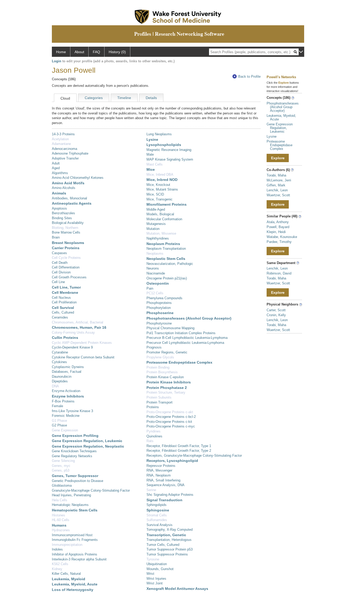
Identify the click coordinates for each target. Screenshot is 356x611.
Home (61, 52)
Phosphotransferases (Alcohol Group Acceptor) (188, 318)
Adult (56, 163)
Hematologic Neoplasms (70, 505)
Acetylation (60, 139)
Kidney (57, 569)
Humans (59, 525)
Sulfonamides (156, 520)
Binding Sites (62, 218)
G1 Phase (59, 421)
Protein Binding (157, 367)
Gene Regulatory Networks (72, 456)
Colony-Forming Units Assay (73, 332)
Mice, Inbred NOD (161, 180)
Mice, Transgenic (159, 199)
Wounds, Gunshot (160, 569)
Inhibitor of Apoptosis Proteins (74, 554)
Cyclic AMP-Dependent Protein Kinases (82, 343)
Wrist (150, 574)
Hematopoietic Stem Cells (74, 510)
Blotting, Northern (65, 228)
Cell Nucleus (61, 298)
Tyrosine (152, 559)
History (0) (117, 52)
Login (56, 61)
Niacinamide (155, 273)
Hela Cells (59, 500)
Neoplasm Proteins (163, 244)
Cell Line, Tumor (66, 287)
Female (57, 406)
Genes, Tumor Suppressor (75, 476)
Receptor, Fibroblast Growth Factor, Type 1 (178, 446)
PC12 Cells (154, 293)
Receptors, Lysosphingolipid (172, 461)
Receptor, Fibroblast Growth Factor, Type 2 (178, 451)
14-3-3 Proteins (63, 134)
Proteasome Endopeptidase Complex (179, 362)
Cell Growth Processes (69, 277)
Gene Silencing (63, 461)
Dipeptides (60, 381)
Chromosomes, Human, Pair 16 (79, 327)
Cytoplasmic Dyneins (68, 367)
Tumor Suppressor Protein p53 (169, 549)
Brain (56, 237)
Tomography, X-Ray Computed (169, 529)
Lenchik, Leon (277, 190)
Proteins (152, 407)
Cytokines (59, 362)
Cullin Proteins (65, 337)
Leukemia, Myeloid (68, 579)
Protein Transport (159, 402)
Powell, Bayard (278, 227)
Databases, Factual (66, 372)
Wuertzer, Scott (278, 195)
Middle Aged (155, 209)
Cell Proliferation (64, 302)
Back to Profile (249, 76)
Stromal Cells (156, 515)
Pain (149, 288)
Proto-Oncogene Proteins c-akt (169, 412)
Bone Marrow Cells (66, 232)
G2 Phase (59, 425)
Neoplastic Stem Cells (165, 258)
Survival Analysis (159, 525)
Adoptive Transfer (65, 158)
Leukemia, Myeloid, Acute (74, 584)
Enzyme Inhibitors (68, 396)
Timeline (124, 98)
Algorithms (60, 173)
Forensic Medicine (65, 416)
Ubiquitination (156, 564)
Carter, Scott (276, 310)
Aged (56, 168)
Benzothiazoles (63, 213)
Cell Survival (63, 308)
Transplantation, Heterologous (169, 540)
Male (150, 154)
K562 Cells (60, 564)
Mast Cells (154, 164)
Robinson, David (279, 273)
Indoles (57, 549)
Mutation (152, 229)
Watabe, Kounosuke (282, 237)
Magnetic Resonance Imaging (168, 150)
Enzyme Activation (66, 391)
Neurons (152, 268)
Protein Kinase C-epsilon (165, 377)
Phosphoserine (160, 313)
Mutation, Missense (161, 233)
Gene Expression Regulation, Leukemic (87, 441)
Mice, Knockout (158, 185)
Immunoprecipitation (67, 545)
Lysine (152, 139)
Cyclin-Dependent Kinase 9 (72, 347)
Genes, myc (61, 466)
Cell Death (59, 263)
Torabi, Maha (276, 175)
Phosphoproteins (159, 303)
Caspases (59, 253)
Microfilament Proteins (166, 204)
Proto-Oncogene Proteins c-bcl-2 (171, 417)
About (79, 52)
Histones (58, 515)
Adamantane (61, 144)
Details (151, 98)
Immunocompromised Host (72, 535)
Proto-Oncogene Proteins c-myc (170, 426)
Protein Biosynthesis (162, 372)
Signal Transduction (164, 500)
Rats (150, 441)
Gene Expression (65, 430)
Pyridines (153, 431)
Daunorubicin (61, 376)
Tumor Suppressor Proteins (167, 554)
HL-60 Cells (60, 520)
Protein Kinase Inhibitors (168, 382)
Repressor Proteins (160, 466)
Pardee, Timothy (279, 242)
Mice (150, 169)
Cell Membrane (65, 292)
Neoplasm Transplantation (166, 248)
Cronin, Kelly (276, 315)
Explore (278, 158)
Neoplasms (154, 253)
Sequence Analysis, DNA (165, 485)
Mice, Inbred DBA (159, 174)
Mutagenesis (156, 224)
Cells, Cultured (63, 312)
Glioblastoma (62, 485)
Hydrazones (61, 530)
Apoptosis (59, 208)
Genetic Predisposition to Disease (77, 481)
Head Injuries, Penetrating (71, 495)
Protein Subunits (158, 397)
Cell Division (61, 272)
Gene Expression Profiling (75, 435)
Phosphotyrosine (159, 323)
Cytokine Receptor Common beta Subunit (83, 357)
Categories (94, 98)
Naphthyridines (157, 238)
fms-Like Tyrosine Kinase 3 (72, 411)
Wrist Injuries (156, 579)
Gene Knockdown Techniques (74, 451)
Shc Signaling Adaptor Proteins (169, 495)
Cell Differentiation (65, 267)
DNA (55, 386)
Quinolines (154, 436)
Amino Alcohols (63, 188)
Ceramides (60, 317)
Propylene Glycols (160, 357)
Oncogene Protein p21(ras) (166, 278)
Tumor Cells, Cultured (162, 545)
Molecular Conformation (164, 219)
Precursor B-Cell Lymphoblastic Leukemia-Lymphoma (187, 338)
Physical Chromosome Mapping (170, 328)
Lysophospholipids (163, 145)
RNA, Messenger (159, 470)
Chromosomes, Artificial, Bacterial (77, 322)
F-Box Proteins (63, 401)
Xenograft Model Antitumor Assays (177, 588)
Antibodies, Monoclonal (69, 198)
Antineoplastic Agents (71, 203)
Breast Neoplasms (68, 243)
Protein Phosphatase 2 (166, 388)
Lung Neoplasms (159, 134)
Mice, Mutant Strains (162, 189)
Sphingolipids (156, 505)
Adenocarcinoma (64, 149)
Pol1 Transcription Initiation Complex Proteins (181, 333)
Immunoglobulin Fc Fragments (75, 540)
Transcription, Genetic (166, 535)
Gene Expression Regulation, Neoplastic (88, 446)
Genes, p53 (60, 470)
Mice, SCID (155, 194)
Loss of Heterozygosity (72, 590)
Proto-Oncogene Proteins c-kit (169, 422)
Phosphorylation (158, 308)
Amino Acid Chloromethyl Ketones (77, 178)
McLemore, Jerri (279, 180)
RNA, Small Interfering (163, 480)
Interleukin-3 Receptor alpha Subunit (79, 559)
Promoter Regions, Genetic (166, 352)
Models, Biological (160, 214)
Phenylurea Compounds (164, 298)
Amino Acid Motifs (68, 183)
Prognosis (154, 347)
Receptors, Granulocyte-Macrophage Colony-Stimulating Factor (194, 455)
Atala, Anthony (278, 222)
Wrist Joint (154, 583)
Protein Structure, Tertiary (165, 392)
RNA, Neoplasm (158, 475)
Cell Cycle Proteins (66, 258)
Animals (59, 193)
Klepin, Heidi (276, 232)
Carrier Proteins (65, 248)
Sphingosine (157, 510)
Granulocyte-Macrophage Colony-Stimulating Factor (91, 490)
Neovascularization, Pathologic (169, 264)
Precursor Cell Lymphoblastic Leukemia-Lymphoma (185, 343)
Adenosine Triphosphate (70, 153)
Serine (151, 490)
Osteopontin (157, 283)
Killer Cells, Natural (66, 574)
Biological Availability (68, 223)
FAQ (96, 52)
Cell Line (58, 282)
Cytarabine (60, 352)
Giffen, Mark (276, 185)
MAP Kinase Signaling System (169, 159)
